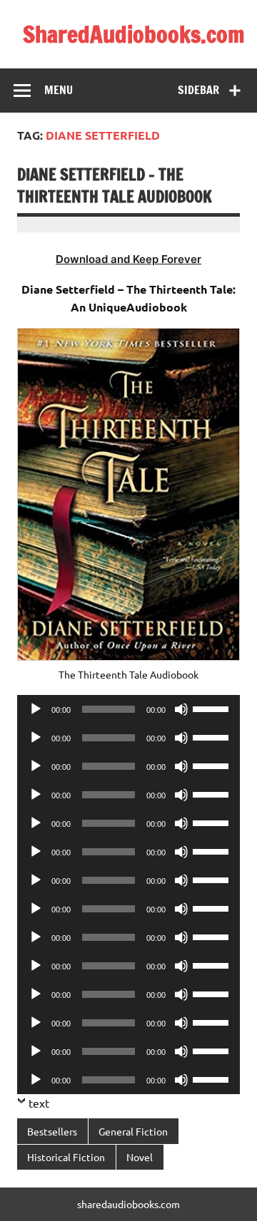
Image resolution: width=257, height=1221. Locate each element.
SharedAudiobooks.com (134, 34)
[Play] (36, 709)
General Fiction (133, 1131)
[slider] (213, 708)
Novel (139, 1156)
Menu (58, 90)
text (39, 1103)
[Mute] (181, 709)
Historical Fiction (66, 1156)
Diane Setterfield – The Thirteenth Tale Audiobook (114, 185)
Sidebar (198, 90)
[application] (128, 709)
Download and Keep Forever (128, 259)
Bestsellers (52, 1131)
